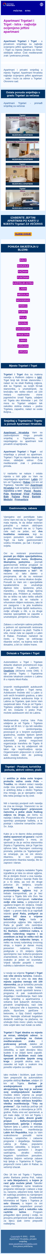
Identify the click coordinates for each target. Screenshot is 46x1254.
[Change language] (41, 4)
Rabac (26, 482)
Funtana (36, 493)
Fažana (16, 496)
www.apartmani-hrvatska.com (23, 1244)
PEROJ (23, 306)
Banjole (36, 496)
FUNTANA (23, 277)
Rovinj (37, 490)
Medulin (8, 499)
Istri (39, 377)
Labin (34, 479)
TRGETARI (23, 334)
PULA (23, 317)
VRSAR (23, 351)
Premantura (21, 499)
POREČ (23, 311)
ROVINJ (23, 323)
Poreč (27, 490)
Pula (6, 493)
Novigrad (16, 493)
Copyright (15, 1236)
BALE (23, 260)
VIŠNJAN (23, 346)
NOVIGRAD (23, 300)
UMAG (23, 340)
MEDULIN (23, 294)
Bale (6, 496)
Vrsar (26, 493)
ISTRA (27, 11)
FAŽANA (23, 271)
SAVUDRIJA (23, 328)
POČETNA (17, 11)
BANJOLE (23, 266)
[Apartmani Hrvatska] (10, 4)
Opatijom (9, 670)
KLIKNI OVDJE (23, 234)
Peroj (26, 496)
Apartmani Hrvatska (16, 432)
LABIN (23, 288)
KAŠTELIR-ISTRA (23, 283)
